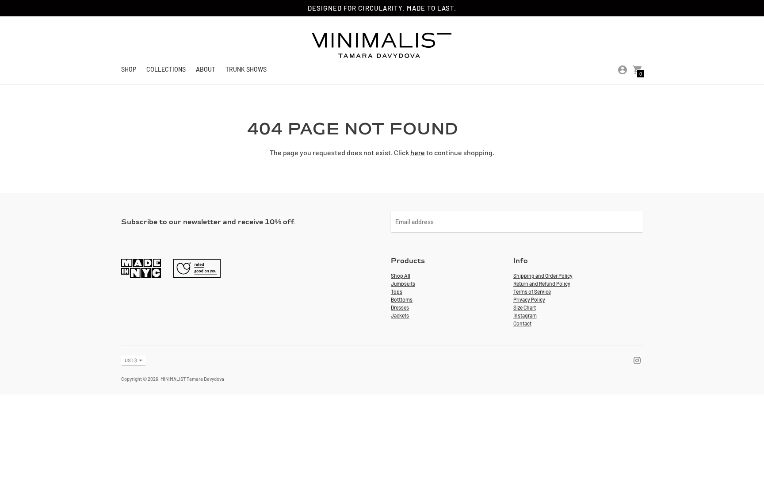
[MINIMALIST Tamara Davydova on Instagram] (637, 360)
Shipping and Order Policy (543, 275)
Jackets (400, 315)
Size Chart (524, 307)
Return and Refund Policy (541, 283)
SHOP (128, 69)
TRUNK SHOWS (246, 69)
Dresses (400, 307)
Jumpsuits (403, 283)
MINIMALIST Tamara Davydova (192, 379)
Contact (522, 323)
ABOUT (205, 69)
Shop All (400, 275)
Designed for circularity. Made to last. (382, 8)
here (417, 152)
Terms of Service (532, 291)
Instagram (525, 315)
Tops (396, 291)
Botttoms (402, 299)
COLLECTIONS (166, 69)
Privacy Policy (529, 299)
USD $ (131, 360)
